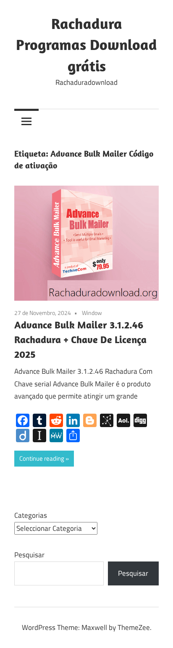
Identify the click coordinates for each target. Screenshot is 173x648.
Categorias (30, 515)
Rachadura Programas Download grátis (86, 44)
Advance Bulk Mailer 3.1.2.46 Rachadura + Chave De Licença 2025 (80, 339)
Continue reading (41, 458)
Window (92, 312)
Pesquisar (29, 554)
